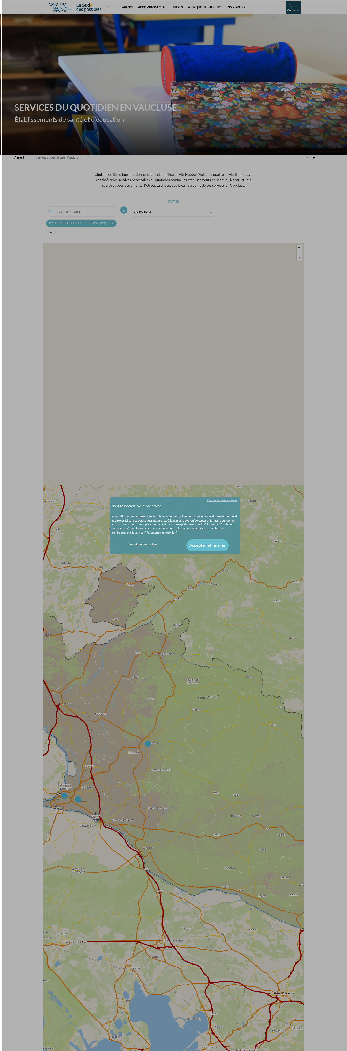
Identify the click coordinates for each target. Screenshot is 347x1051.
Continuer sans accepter (222, 500)
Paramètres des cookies (142, 544)
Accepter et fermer (207, 545)
